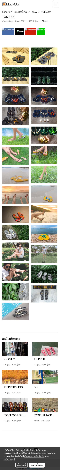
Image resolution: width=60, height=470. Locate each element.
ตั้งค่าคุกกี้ (21, 465)
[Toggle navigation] (56, 4)
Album (44, 21)
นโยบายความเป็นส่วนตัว (34, 456)
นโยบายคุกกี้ (10, 459)
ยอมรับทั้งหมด (37, 465)
